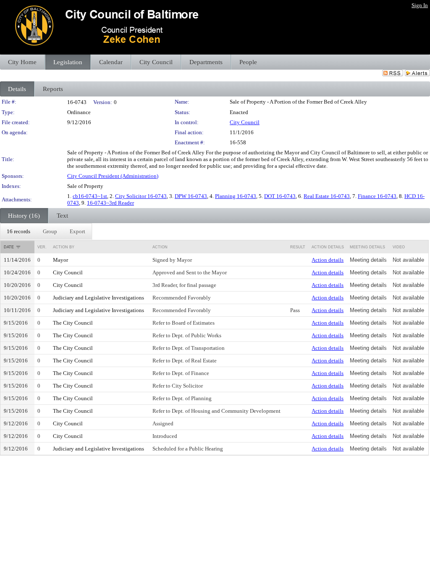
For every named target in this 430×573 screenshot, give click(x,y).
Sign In (420, 5)
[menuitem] (18, 232)
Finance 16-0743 (377, 196)
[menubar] (46, 231)
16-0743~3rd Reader (110, 203)
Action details (327, 260)
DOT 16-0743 (280, 196)
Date (9, 247)
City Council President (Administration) (112, 176)
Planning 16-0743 (235, 196)
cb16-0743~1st (90, 196)
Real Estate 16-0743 (327, 196)
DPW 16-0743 (191, 196)
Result (297, 247)
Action (160, 247)
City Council (245, 122)
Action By (63, 247)
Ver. (42, 247)
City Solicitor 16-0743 (141, 196)
